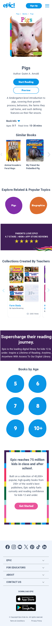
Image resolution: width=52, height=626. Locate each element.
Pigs (17, 14)
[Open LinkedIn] (44, 547)
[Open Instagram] (14, 547)
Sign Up (34, 5)
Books (25, 14)
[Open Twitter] (26, 547)
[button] (24, 290)
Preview (26, 90)
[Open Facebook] (7, 547)
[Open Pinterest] (32, 547)
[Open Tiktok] (38, 547)
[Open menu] (47, 5)
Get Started (26, 506)
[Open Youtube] (20, 547)
